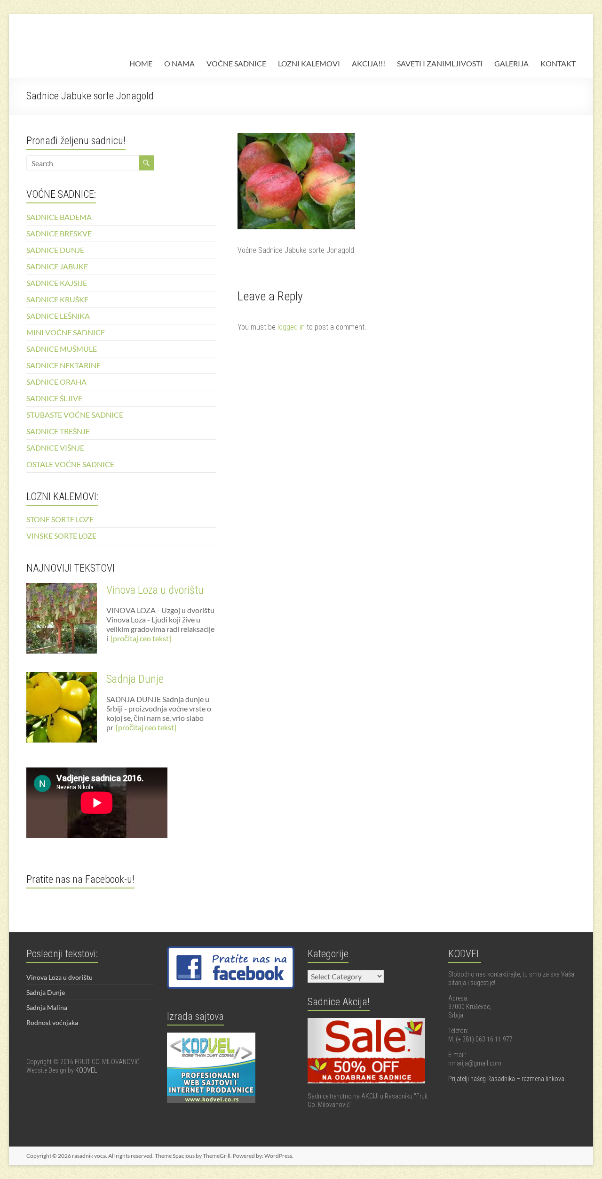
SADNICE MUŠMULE (61, 348)
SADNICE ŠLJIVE (54, 398)
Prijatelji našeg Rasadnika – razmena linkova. (507, 1078)
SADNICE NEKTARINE (63, 365)
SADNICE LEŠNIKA (58, 315)
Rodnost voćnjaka (52, 1022)
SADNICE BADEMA (59, 216)
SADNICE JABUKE (57, 266)
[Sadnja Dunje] (61, 711)
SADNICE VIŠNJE (55, 447)
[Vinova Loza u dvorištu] (61, 622)
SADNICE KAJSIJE (56, 282)
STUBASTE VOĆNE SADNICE (74, 414)
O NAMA (179, 63)
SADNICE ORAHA (56, 381)
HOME (140, 63)
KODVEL (86, 1070)
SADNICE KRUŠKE (57, 299)
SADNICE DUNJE (55, 249)
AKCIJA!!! (368, 63)
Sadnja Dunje (135, 679)
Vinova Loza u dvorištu (155, 590)
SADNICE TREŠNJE (58, 431)
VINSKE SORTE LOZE (61, 535)
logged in (291, 327)
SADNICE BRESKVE (59, 233)
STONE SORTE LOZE (60, 519)
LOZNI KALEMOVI (309, 63)
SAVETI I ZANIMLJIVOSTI (440, 63)
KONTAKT (558, 63)
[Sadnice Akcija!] (366, 1022)
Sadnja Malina (46, 1007)
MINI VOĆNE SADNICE (65, 332)
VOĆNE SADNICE (236, 63)
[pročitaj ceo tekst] (141, 638)
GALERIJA (511, 63)
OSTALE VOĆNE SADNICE (70, 464)
